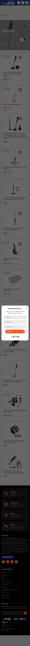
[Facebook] (14, 336)
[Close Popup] (27, 307)
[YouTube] (18, 336)
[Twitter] (11, 336)
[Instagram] (16, 336)
